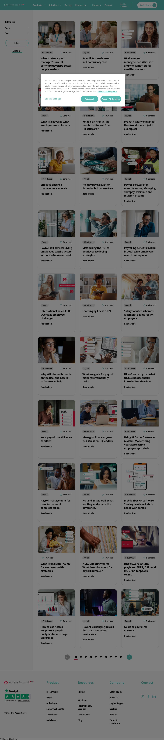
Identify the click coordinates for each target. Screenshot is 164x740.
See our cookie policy (107, 91)
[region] (83, 90)
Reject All (89, 99)
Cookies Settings (53, 99)
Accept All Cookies (111, 99)
